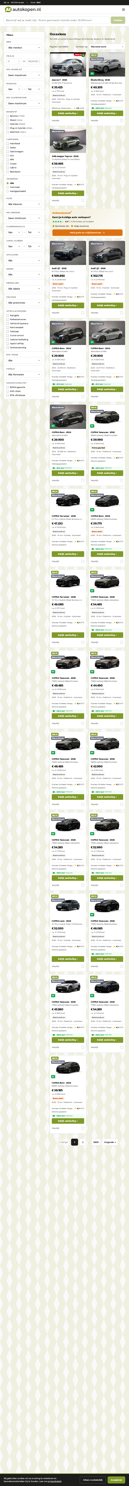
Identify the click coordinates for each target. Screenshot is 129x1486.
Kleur (9, 198)
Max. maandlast (14, 69)
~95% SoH (64, 384)
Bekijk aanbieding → (68, 113)
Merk (8, 42)
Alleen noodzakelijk (93, 1479)
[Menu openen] (123, 9)
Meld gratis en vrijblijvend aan (85, 232)
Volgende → (110, 1142)
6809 (96, 1142)
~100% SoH (103, 108)
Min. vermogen (13, 212)
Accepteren (116, 1479)
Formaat (10, 369)
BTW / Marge (12, 354)
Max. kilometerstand (16, 97)
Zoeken (118, 20)
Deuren (9, 269)
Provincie (11, 297)
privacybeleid (54, 1481)
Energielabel (12, 283)
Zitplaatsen (12, 254)
